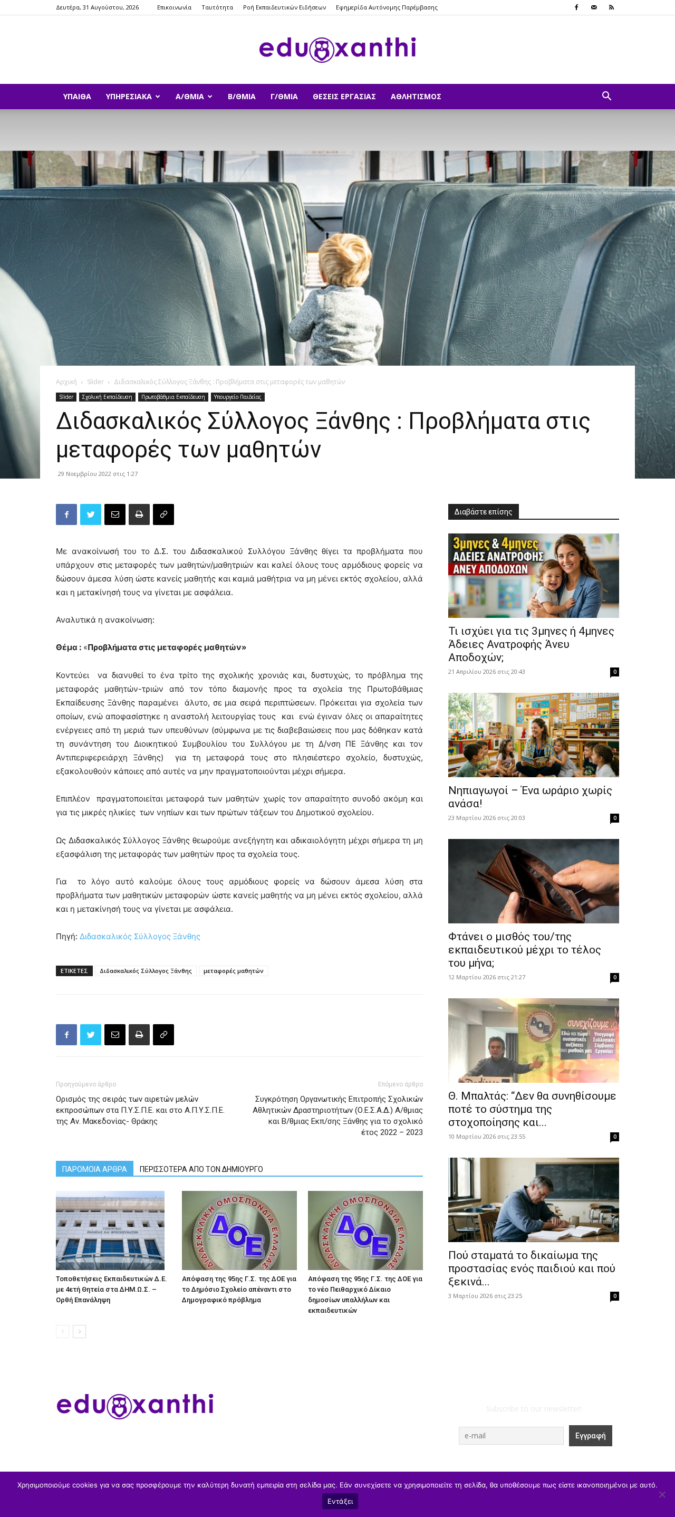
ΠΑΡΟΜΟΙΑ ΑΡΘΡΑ (94, 1169)
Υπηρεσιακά (129, 96)
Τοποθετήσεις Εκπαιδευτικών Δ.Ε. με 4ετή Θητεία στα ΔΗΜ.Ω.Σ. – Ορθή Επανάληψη (111, 1289)
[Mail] (594, 7)
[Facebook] (576, 7)
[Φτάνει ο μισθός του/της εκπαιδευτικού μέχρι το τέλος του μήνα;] (533, 881)
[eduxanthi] (337, 50)
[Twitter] (90, 514)
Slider (95, 381)
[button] (606, 97)
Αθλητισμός (416, 96)
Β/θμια (242, 96)
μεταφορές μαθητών (234, 971)
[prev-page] (62, 1331)
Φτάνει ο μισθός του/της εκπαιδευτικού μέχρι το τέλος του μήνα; (524, 949)
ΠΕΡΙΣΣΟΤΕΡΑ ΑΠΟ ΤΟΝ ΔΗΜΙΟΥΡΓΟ (201, 1169)
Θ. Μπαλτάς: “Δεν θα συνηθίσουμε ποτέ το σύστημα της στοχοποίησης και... (532, 1109)
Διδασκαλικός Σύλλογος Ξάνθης (140, 936)
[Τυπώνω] (139, 514)
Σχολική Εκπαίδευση (107, 396)
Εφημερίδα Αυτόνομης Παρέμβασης (387, 7)
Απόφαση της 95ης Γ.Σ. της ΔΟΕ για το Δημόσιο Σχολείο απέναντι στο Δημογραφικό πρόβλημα (239, 1289)
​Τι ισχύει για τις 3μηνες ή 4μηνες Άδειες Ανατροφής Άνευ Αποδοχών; (531, 644)
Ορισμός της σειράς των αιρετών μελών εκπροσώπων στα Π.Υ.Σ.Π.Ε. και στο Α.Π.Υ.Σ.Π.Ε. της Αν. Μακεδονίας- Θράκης (140, 1110)
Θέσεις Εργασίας (344, 96)
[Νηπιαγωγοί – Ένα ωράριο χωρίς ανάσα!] (533, 735)
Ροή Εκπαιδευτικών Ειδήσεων (284, 7)
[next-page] (79, 1331)
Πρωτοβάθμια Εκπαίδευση (173, 396)
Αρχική (66, 381)
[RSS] (611, 7)
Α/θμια (190, 96)
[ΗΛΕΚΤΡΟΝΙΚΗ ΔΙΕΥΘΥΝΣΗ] (115, 514)
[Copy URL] (163, 514)
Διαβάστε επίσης (484, 512)
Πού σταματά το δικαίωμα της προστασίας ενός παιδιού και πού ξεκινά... (531, 1268)
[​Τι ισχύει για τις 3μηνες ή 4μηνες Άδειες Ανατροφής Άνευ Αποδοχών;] (533, 575)
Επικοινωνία (174, 7)
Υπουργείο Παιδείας (238, 396)
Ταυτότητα (217, 7)
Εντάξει (340, 1501)
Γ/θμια (284, 96)
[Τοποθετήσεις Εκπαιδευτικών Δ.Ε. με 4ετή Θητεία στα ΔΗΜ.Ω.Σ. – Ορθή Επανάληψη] (113, 1230)
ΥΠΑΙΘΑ (77, 96)
